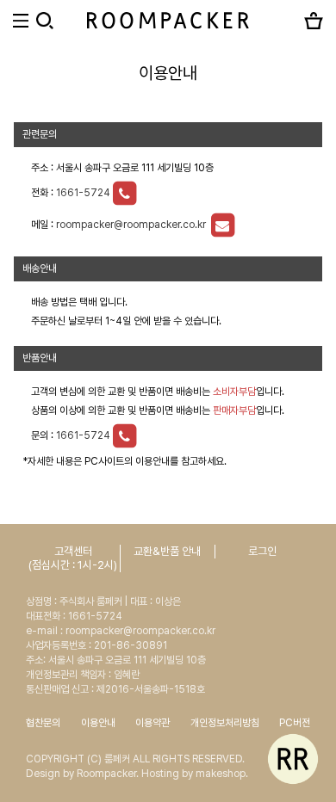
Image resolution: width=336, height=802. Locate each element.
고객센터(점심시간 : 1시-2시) (72, 558)
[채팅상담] (292, 759)
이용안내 (98, 723)
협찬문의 (43, 723)
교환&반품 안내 (167, 551)
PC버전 (294, 723)
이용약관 (152, 723)
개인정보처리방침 (224, 723)
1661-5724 (83, 193)
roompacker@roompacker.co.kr (132, 225)
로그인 (262, 551)
